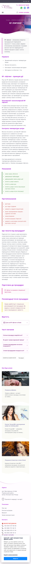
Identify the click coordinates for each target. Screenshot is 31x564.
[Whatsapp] (20, 6)
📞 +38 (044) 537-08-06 (9, 526)
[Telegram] (24, 6)
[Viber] (27, 6)
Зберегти (15, 558)
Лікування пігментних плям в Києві (15, 460)
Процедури (21, 358)
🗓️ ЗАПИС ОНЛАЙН (8, 535)
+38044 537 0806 (23, 5)
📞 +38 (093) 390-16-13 (9, 533)
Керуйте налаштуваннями (11, 554)
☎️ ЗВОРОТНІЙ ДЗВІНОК (9, 523)
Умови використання (8, 515)
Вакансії (4, 512)
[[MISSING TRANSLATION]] (3, 12)
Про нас (4, 508)
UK (24, 1)
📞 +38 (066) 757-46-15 (9, 528)
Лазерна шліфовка (10, 390)
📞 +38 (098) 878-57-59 (9, 530)
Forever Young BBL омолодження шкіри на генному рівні (15, 425)
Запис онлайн (24, 12)
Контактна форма (7, 510)
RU (26, 1)
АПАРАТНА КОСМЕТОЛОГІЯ (9, 358)
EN (28, 1)
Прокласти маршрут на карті (13, 499)
